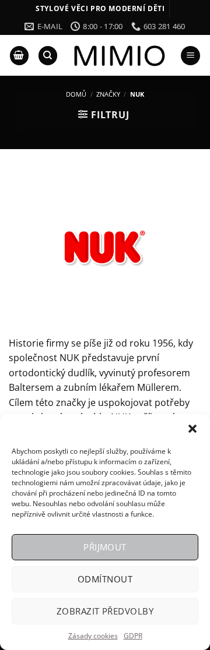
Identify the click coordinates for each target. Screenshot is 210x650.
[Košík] (19, 55)
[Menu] (190, 55)
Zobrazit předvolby (105, 611)
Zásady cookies (93, 636)
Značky (108, 94)
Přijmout (105, 547)
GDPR (133, 636)
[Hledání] (47, 55)
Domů (76, 94)
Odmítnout (105, 579)
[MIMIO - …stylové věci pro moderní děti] (118, 55)
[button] (192, 428)
